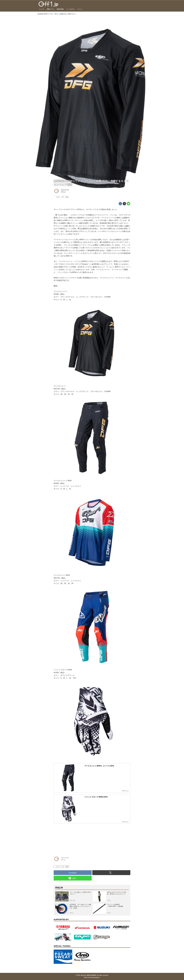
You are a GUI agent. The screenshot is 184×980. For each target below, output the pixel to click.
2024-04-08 (65, 190)
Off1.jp (63, 192)
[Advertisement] (70, 838)
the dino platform (94, 977)
